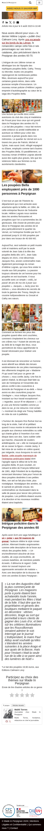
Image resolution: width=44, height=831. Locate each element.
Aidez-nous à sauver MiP (22, 8)
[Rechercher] (30, 2)
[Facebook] (3, 22)
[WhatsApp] (14, 22)
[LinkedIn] (7, 22)
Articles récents (18, 705)
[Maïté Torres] (8, 717)
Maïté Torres (20, 709)
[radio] (12, 695)
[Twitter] (10, 22)
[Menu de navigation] (39, 2)
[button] (12, 106)
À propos (6, 705)
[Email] (17, 22)
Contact (14, 828)
